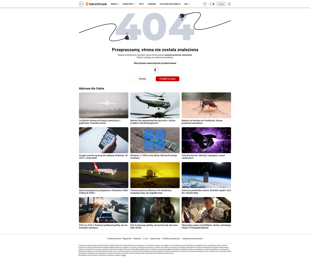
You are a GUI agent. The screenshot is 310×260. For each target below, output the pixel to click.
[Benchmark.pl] (98, 4)
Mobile (114, 4)
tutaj (124, 255)
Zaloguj (221, 4)
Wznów (142, 78)
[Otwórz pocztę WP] (205, 4)
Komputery (128, 4)
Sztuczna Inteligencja (170, 4)
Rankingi (152, 4)
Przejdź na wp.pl (167, 78)
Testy (141, 4)
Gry (186, 4)
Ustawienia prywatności (192, 238)
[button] (212, 4)
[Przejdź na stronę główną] (81, 6)
